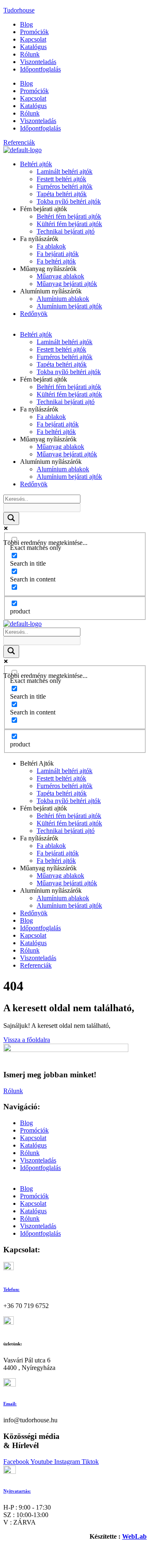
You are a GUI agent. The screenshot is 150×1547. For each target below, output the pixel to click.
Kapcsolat (33, 39)
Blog (26, 24)
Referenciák (36, 965)
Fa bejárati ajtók (58, 253)
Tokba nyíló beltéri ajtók (69, 201)
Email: (10, 1403)
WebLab (134, 1536)
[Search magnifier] (11, 518)
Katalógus (33, 46)
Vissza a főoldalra (26, 1039)
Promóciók (34, 31)
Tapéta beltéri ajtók (62, 193)
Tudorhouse (19, 10)
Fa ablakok (51, 246)
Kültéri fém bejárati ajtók (69, 223)
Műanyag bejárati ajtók (67, 283)
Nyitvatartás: (17, 1490)
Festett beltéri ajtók (61, 178)
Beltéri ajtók (36, 164)
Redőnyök (34, 313)
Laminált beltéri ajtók (64, 171)
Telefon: (11, 1289)
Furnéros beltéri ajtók (64, 186)
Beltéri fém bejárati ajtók (69, 216)
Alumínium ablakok (63, 298)
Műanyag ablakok (60, 276)
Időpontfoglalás (40, 69)
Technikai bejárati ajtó (66, 231)
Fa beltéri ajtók (56, 261)
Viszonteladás (38, 61)
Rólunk (30, 54)
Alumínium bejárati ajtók (69, 306)
